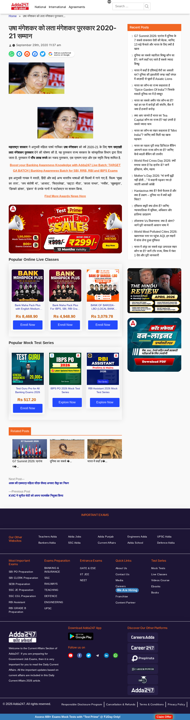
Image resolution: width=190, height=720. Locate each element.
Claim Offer (164, 716)
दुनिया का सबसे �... (61, 461)
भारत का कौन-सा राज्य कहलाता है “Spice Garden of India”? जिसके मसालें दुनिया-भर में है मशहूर (154, 90)
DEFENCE (50, 596)
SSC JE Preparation (21, 589)
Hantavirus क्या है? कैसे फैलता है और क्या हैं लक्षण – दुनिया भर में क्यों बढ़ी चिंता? (155, 195)
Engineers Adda (137, 536)
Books (155, 592)
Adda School (135, 542)
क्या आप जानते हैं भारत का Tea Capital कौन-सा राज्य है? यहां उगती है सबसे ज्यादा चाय (155, 120)
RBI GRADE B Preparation (17, 610)
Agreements (77, 7)
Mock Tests (158, 568)
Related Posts (20, 431)
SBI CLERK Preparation (23, 577)
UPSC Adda (164, 536)
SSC (47, 577)
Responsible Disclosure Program (81, 704)
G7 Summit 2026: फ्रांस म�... (27, 464)
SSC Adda (74, 542)
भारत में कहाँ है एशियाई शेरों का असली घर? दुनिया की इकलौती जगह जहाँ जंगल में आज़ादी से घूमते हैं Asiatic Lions (155, 74)
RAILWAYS (51, 583)
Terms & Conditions (152, 704)
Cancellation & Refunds (120, 704)
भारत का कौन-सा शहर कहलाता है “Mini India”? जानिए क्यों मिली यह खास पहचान (155, 135)
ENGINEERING (53, 602)
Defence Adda (166, 542)
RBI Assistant (17, 602)
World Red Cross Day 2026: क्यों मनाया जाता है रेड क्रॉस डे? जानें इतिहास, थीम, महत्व (155, 165)
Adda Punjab (106, 536)
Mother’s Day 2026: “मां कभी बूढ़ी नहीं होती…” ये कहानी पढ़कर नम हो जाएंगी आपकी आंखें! (154, 180)
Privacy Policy (176, 704)
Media (119, 580)
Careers (126, 588)
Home (13, 16)
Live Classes (159, 574)
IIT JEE (84, 574)
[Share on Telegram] (19, 54)
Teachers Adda (47, 536)
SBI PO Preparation (21, 571)
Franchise (122, 596)
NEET (83, 580)
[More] (109, 2)
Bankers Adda (47, 542)
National (40, 7)
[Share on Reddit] (27, 54)
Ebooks (155, 586)
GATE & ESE (88, 568)
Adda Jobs (74, 536)
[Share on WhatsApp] (11, 54)
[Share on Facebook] (35, 54)
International (57, 7)
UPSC (48, 608)
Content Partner (125, 602)
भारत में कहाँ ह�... (97, 461)
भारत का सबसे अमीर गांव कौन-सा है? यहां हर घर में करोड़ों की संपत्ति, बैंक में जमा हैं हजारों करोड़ (153, 105)
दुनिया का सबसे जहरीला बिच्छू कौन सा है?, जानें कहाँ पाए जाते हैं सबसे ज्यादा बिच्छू (154, 59)
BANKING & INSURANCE (52, 569)
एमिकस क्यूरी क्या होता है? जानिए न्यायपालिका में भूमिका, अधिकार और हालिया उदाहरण (153, 210)
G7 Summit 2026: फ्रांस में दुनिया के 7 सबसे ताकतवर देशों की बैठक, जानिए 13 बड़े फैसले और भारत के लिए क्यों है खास (155, 42)
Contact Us (122, 574)
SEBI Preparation (19, 583)
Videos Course (160, 580)
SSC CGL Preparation (22, 596)
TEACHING (51, 589)
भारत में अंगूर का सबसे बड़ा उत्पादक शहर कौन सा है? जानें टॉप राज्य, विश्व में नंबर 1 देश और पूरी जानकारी (155, 251)
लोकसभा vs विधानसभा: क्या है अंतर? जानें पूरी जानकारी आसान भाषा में (154, 223)
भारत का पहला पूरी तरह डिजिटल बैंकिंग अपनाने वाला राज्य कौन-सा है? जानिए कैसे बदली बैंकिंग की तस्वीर (155, 150)
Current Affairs (107, 542)
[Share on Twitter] (42, 54)
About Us (121, 568)
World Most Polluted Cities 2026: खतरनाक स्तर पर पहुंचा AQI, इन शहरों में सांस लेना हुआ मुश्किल (155, 236)
